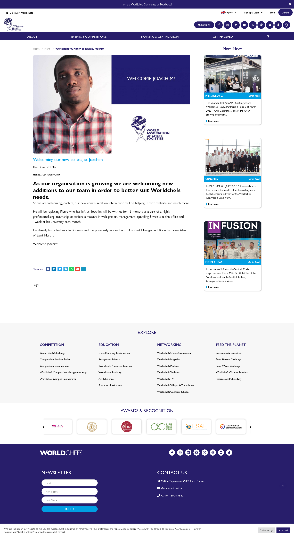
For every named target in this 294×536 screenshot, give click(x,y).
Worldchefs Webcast (168, 372)
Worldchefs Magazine (168, 359)
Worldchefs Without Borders (232, 372)
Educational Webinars (110, 385)
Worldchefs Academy (110, 372)
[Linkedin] (236, 25)
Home (36, 48)
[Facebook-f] (219, 25)
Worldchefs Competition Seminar (58, 379)
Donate (285, 12)
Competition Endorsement (54, 366)
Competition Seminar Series (55, 359)
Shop (272, 12)
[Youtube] (244, 25)
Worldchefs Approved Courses (115, 366)
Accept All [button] (283, 530)
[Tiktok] (278, 25)
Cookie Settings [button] (266, 530)
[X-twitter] (253, 25)
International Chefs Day (228, 379)
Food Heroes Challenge (228, 359)
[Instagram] (227, 25)
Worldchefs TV (165, 379)
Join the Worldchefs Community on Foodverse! (147, 4)
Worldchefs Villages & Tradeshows (175, 385)
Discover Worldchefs (20, 12)
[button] (48, 269)
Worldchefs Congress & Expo (173, 392)
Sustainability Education (228, 353)
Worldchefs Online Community (174, 353)
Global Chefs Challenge (52, 353)
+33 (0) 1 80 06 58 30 (172, 495)
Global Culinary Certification (114, 353)
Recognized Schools (109, 359)
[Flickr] (270, 25)
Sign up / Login (251, 12)
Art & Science (106, 379)
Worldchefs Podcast (168, 366)
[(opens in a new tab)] (71, 426)
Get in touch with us (171, 488)
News (47, 48)
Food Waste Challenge (228, 366)
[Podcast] (261, 25)
